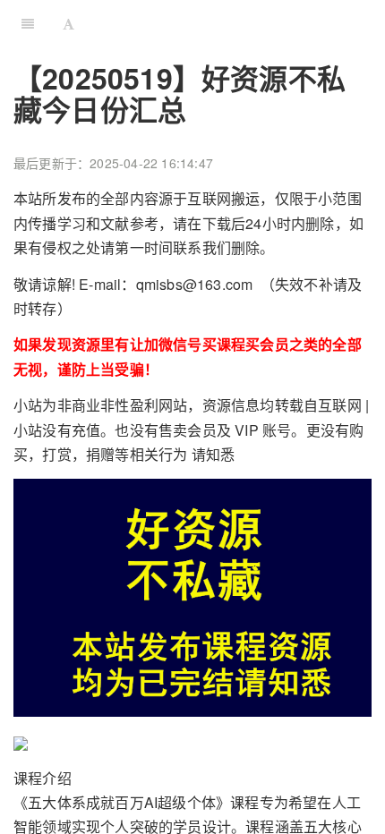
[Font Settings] (68, 22)
